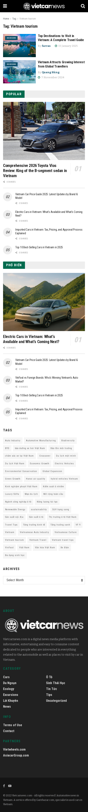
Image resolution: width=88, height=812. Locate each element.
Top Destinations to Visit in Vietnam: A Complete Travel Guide (61, 38)
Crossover (45, 456)
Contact (8, 731)
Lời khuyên (10, 701)
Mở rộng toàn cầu (53, 494)
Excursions (11, 38)
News (7, 706)
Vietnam (9, 532)
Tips (49, 695)
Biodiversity (68, 440)
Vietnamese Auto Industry (34, 532)
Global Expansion (52, 471)
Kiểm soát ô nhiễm (53, 486)
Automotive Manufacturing (41, 440)
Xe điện (65, 547)
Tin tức (51, 689)
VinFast (9, 547)
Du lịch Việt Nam (14, 463)
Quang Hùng (51, 72)
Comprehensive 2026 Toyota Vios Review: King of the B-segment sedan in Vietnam (35, 170)
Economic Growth (39, 463)
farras (46, 45)
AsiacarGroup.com (16, 755)
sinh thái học (55, 683)
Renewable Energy (15, 509)
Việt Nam (24, 547)
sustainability (39, 509)
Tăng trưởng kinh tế (34, 524)
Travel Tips (11, 524)
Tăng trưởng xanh (60, 524)
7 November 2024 (52, 77)
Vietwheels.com (14, 749)
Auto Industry (12, 440)
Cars (6, 677)
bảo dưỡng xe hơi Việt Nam (30, 448)
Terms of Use (12, 725)
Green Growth (12, 478)
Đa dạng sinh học (15, 555)
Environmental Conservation (21, 471)
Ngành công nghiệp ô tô (18, 501)
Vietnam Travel (37, 540)
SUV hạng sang (60, 509)
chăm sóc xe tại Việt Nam (19, 456)
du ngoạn (9, 683)
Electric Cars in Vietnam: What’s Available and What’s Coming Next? (31, 339)
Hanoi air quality (35, 478)
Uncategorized (56, 701)
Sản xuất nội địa (14, 517)
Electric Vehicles (64, 463)
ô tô (49, 677)
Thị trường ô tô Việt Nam (63, 517)
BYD (7, 448)
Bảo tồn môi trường (61, 448)
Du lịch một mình (66, 456)
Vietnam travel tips (63, 540)
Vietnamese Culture (66, 532)
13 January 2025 (68, 45)
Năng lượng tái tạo (47, 501)
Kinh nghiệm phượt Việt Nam (21, 486)
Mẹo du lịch (31, 494)
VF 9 (78, 524)
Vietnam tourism (27, 18)
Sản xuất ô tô (36, 517)
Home (6, 18)
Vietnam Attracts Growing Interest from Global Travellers (61, 64)
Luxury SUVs (12, 494)
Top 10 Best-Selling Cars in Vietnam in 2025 (39, 247)
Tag (14, 18)
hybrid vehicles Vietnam (64, 478)
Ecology (8, 689)
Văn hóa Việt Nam (45, 547)
